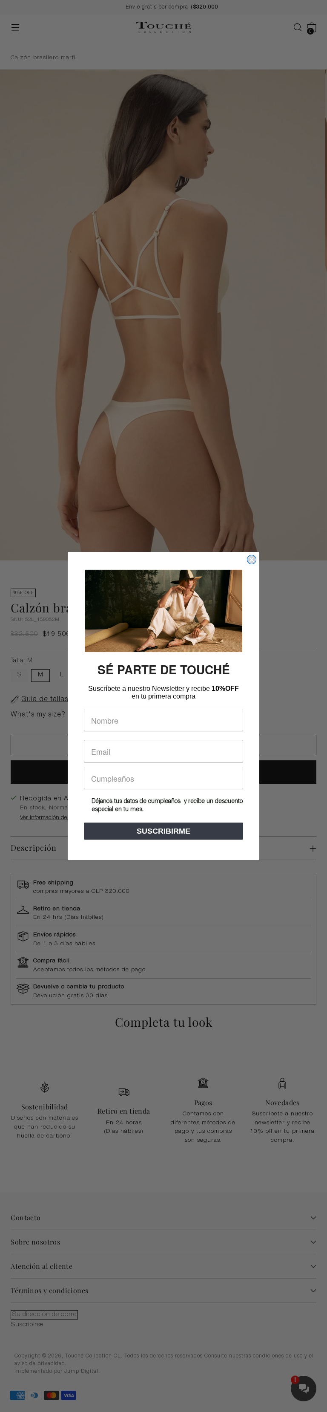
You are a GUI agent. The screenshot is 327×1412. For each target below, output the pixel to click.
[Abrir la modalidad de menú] (15, 27)
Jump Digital (81, 1371)
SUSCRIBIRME (163, 831)
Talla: (22, 661)
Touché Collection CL (93, 1356)
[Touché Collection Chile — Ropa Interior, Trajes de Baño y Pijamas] (163, 27)
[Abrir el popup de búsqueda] (293, 27)
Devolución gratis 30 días (70, 996)
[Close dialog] (251, 559)
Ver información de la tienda (55, 818)
